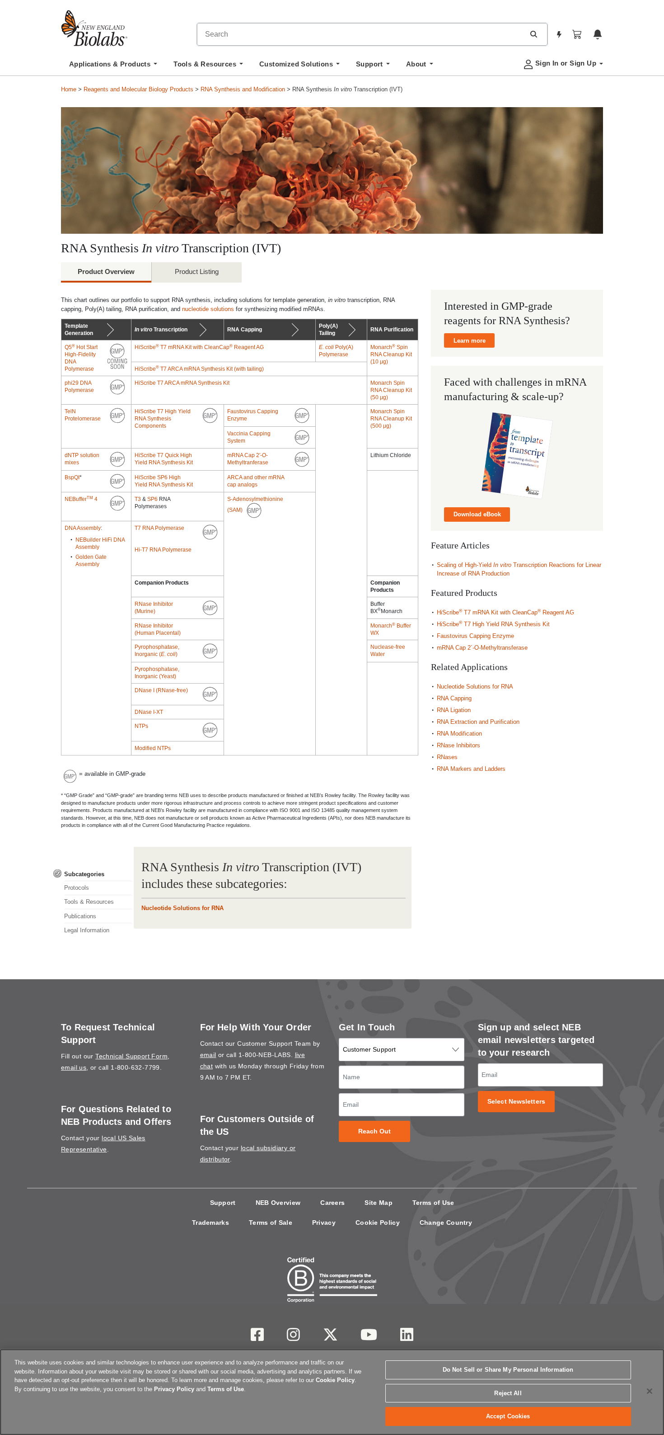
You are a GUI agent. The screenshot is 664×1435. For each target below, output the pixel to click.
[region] (332, 1392)
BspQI (72, 477)
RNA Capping (454, 698)
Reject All (507, 1393)
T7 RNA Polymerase (159, 528)
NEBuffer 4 (81, 499)
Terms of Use (433, 1202)
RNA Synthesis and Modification (243, 89)
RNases (447, 757)
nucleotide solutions (208, 309)
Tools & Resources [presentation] (89, 901)
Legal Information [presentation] (86, 930)
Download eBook (477, 514)
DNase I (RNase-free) (161, 690)
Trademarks (210, 1222)
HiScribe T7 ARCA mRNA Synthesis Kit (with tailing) (199, 369)
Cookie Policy (377, 1222)
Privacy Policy (174, 1389)
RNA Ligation (454, 710)
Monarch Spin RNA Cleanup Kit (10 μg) (391, 354)
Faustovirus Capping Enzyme (475, 636)
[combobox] (361, 34)
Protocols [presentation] (76, 887)
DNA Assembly (83, 528)
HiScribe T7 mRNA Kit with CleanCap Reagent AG (199, 347)
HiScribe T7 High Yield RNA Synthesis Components (163, 418)
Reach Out (374, 1131)
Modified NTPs (153, 748)
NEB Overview (278, 1202)
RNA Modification (459, 733)
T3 (138, 499)
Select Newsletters (516, 1101)
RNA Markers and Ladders (471, 768)
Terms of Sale (270, 1222)
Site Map (378, 1202)
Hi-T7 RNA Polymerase (163, 550)
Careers (332, 1202)
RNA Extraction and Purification (478, 721)
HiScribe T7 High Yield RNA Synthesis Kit (493, 624)
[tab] (92, 874)
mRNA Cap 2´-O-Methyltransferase (482, 647)
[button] (533, 34)
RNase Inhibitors (458, 745)
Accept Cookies (508, 1416)
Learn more (470, 340)
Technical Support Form (131, 1056)
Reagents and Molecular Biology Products (138, 89)
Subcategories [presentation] (84, 874)
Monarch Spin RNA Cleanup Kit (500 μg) (391, 418)
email (208, 1054)
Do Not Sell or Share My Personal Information (508, 1369)
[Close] (649, 1391)
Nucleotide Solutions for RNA (182, 908)
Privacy (324, 1222)
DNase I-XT (149, 712)
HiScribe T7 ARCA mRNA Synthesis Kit (182, 383)
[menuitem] (113, 66)
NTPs (141, 726)
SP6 (152, 499)
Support (223, 1202)
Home (68, 89)
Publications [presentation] (80, 916)
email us (73, 1067)
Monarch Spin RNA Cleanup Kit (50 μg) (391, 390)
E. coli (327, 347)
